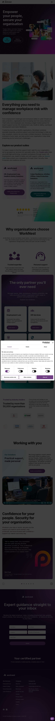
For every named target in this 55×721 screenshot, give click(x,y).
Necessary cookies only (10, 377)
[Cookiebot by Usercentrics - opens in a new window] (43, 343)
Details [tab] (27, 346)
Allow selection (27, 377)
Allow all (45, 377)
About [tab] (45, 346)
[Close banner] (52, 342)
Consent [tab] (9, 346)
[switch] (21, 371)
